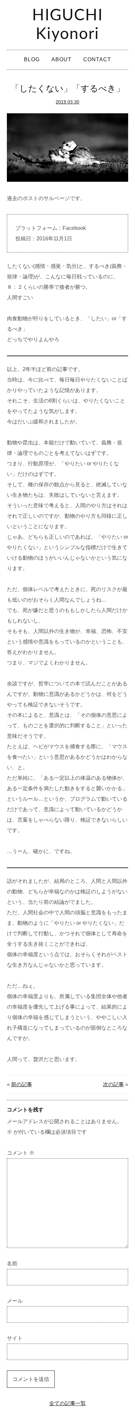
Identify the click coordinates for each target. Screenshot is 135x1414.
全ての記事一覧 (67, 1403)
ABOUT (61, 59)
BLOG (32, 59)
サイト (15, 1338)
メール (15, 1301)
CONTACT (97, 59)
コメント (20, 1153)
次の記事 (113, 1084)
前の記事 (21, 1084)
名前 (12, 1263)
